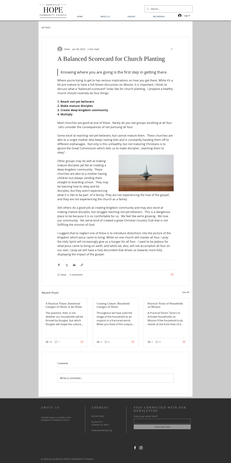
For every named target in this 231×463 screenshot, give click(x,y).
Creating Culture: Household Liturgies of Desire (113, 305)
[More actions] (172, 49)
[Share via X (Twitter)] (66, 264)
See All (185, 292)
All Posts (46, 27)
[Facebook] (135, 448)
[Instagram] (141, 448)
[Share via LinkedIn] (74, 264)
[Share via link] (81, 264)
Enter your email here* (146, 416)
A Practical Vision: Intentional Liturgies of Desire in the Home (64, 305)
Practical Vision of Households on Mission (165, 305)
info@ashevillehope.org (101, 430)
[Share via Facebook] (58, 264)
